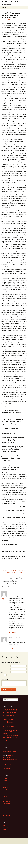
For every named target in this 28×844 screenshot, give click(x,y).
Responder (13, 632)
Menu (2, 7)
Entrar (4, 825)
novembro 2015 (6, 803)
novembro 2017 (6, 785)
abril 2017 (5, 792)
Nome (3, 666)
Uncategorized (17, 19)
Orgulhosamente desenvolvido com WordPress (14, 841)
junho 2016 (5, 796)
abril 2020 (5, 780)
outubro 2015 (6, 805)
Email (3, 669)
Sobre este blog (10, 755)
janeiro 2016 (5, 799)
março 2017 (5, 794)
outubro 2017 (6, 787)
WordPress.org (6, 832)
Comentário (4, 679)
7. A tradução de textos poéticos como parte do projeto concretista (10, 751)
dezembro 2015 (6, 801)
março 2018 (5, 782)
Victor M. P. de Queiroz (8, 757)
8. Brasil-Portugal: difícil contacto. (16, 572)
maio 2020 (5, 778)
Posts (5, 827)
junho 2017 (5, 789)
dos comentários (8, 829)
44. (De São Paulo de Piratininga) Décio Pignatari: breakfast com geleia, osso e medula (10, 726)
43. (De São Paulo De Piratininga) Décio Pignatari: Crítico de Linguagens (10, 732)
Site (2, 672)
